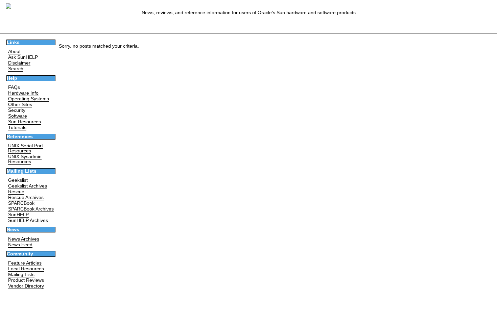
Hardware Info (23, 93)
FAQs (14, 87)
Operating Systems (28, 98)
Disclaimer (19, 63)
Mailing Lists (21, 274)
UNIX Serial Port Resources (25, 148)
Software (17, 116)
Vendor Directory (26, 286)
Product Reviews (26, 280)
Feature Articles (25, 263)
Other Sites (20, 104)
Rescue (16, 191)
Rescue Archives (26, 197)
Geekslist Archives (27, 186)
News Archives (23, 239)
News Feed (20, 244)
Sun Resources (24, 121)
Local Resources (26, 268)
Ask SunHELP (23, 57)
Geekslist (18, 180)
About (14, 51)
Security (16, 110)
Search (15, 68)
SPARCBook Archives (31, 209)
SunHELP (18, 214)
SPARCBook (21, 203)
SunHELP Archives (28, 220)
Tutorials (17, 127)
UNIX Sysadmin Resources (25, 159)
